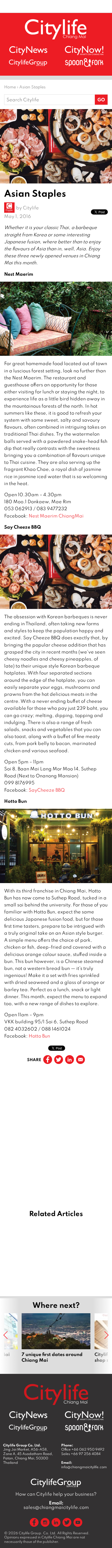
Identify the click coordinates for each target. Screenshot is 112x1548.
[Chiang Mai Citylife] (56, 29)
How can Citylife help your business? (56, 1494)
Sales (81, 1453)
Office (82, 1449)
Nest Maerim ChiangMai (56, 516)
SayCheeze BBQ (47, 790)
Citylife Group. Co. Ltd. (38, 1533)
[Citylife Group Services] (28, 63)
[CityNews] (28, 51)
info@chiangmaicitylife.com (84, 1467)
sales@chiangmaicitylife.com (56, 1505)
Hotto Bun (39, 1036)
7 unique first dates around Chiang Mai (56, 1341)
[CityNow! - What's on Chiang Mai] (84, 50)
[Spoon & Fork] (84, 62)
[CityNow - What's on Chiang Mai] (84, 1416)
